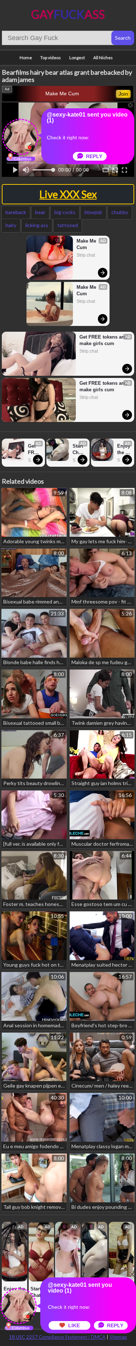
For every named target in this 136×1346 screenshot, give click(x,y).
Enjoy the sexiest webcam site (124, 449)
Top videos (50, 57)
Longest (77, 57)
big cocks (64, 212)
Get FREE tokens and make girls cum (103, 340)
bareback (15, 212)
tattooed (67, 225)
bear (40, 212)
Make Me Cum (62, 93)
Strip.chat (86, 255)
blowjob (93, 212)
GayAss (68, 14)
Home (26, 57)
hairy (10, 225)
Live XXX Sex (68, 194)
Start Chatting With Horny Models (79, 449)
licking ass (36, 225)
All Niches (103, 57)
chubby (119, 212)
